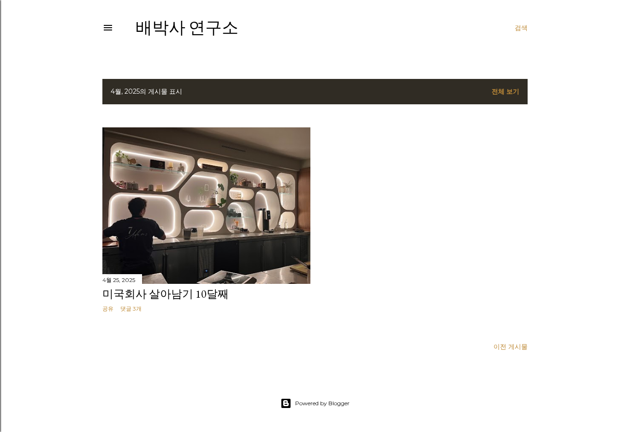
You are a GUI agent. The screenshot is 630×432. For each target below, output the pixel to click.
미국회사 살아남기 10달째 (165, 294)
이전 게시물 (510, 346)
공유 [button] (107, 308)
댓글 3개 (131, 308)
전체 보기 (505, 91)
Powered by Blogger (322, 403)
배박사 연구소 (187, 27)
